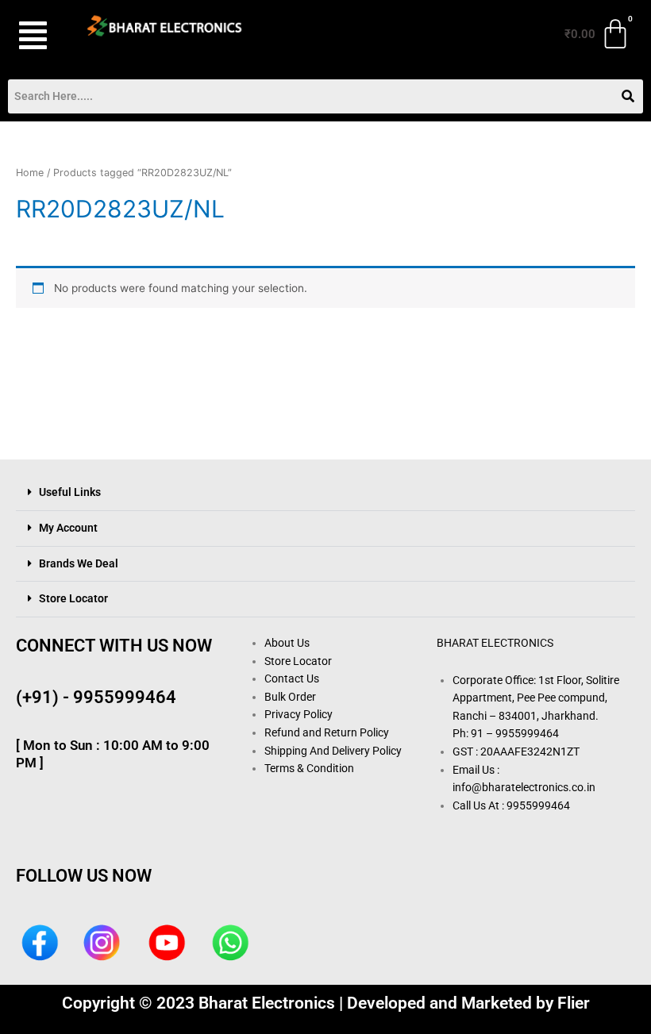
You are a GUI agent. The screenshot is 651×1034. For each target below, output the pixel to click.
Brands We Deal (78, 563)
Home (30, 173)
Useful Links (70, 492)
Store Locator (73, 598)
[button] (35, 35)
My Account (68, 527)
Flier (573, 1003)
